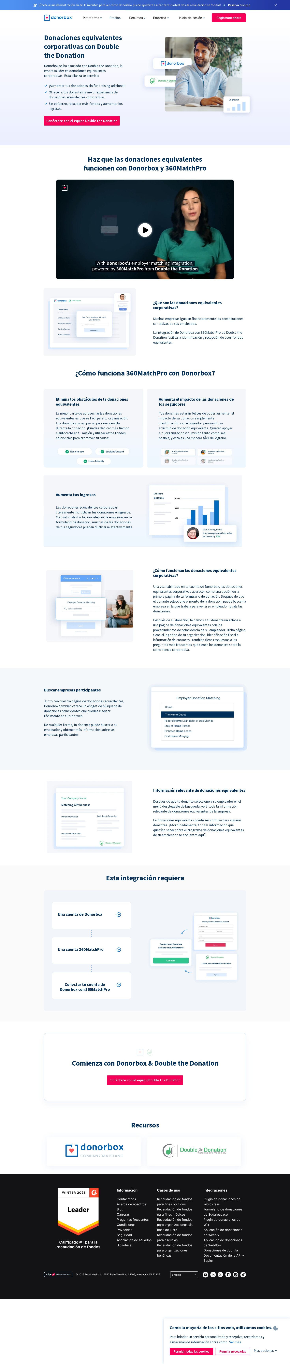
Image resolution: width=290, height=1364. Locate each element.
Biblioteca (124, 1245)
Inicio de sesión (190, 18)
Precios (115, 18)
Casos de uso (168, 1190)
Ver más (235, 1342)
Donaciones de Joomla (221, 1250)
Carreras (123, 1214)
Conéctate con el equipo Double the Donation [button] (81, 120)
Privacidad (125, 1230)
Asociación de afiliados (134, 1240)
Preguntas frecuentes (133, 1219)
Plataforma (91, 18)
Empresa (159, 18)
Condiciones (126, 1225)
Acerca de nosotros (131, 1204)
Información (127, 1190)
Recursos (136, 18)
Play (145, 230)
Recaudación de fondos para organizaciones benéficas (174, 1250)
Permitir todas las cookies (191, 1351)
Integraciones (215, 1190)
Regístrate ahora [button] (228, 18)
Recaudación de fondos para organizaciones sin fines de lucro (175, 1225)
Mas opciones (264, 1350)
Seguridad (124, 1235)
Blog (120, 1209)
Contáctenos (126, 1199)
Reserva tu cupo (239, 5)
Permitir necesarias (232, 1351)
